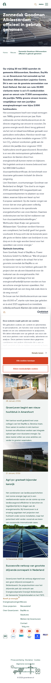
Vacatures (24, 615)
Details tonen (37, 353)
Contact (23, 623)
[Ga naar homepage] (4, 4)
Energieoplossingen (11, 602)
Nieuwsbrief (25, 606)
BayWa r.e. (24, 610)
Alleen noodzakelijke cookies (25, 369)
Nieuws (13, 53)
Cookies (37, 660)
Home (5, 53)
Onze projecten (9, 606)
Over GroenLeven (10, 610)
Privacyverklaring (17, 660)
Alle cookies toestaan (25, 361)
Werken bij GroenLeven (30, 619)
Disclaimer (29, 660)
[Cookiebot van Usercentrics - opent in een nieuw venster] (37, 312)
